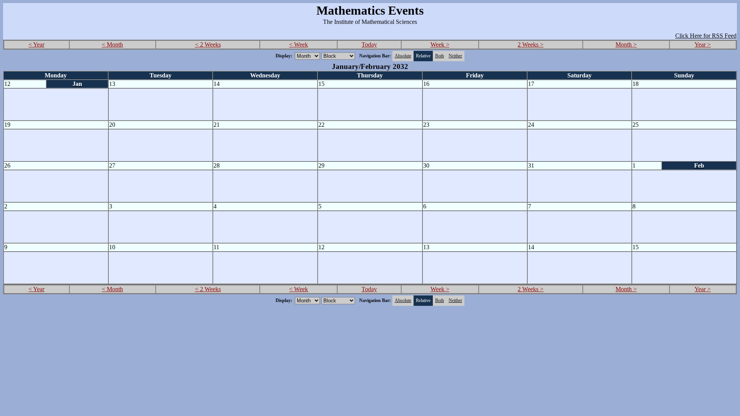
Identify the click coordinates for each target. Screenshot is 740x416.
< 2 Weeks (208, 44)
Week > (440, 44)
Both (439, 56)
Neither (455, 56)
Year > (703, 44)
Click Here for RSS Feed (706, 35)
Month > (626, 44)
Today (369, 44)
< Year (36, 44)
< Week (298, 44)
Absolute (403, 56)
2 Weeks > (530, 44)
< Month (112, 44)
